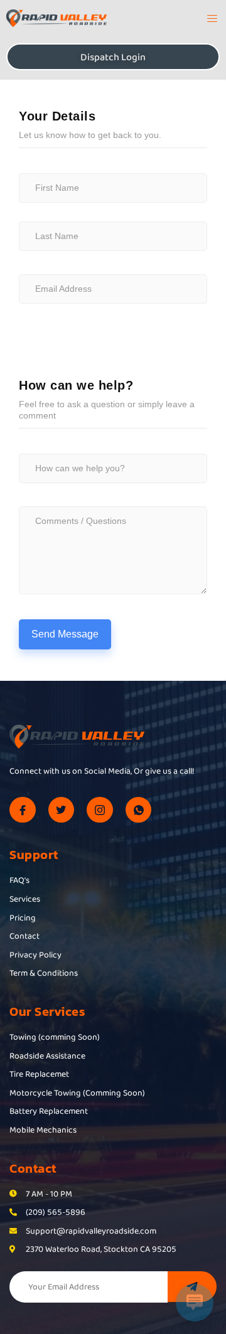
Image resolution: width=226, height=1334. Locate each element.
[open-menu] (207, 20)
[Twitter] (61, 810)
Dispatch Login (113, 57)
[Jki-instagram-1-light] (100, 810)
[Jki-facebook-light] (22, 810)
